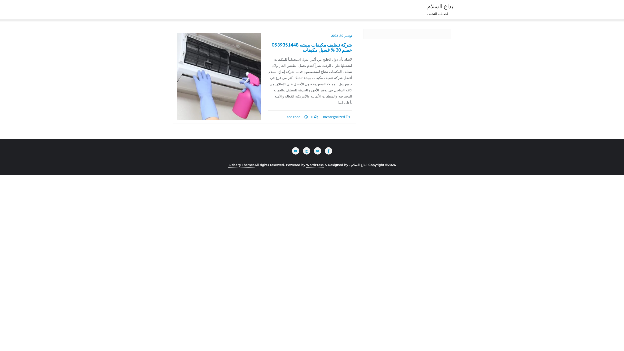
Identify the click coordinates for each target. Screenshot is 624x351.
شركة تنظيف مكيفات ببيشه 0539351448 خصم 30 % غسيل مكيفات (312, 47)
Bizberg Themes (241, 165)
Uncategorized (334, 117)
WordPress (315, 165)
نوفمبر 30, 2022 (341, 36)
